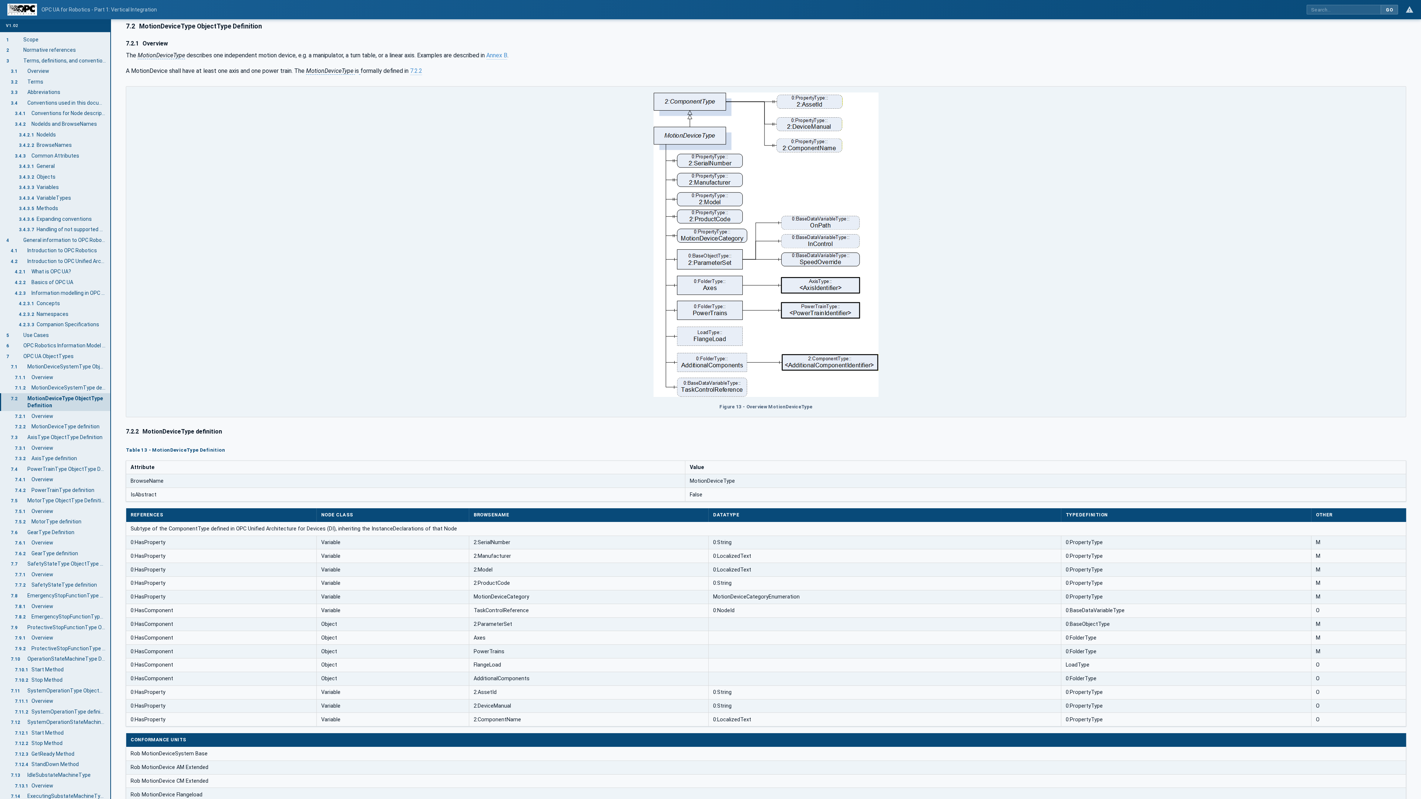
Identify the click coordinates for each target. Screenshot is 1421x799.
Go (1389, 10)
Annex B (496, 55)
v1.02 (12, 25)
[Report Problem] (1409, 10)
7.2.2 (416, 70)
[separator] (111, 409)
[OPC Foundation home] (22, 10)
